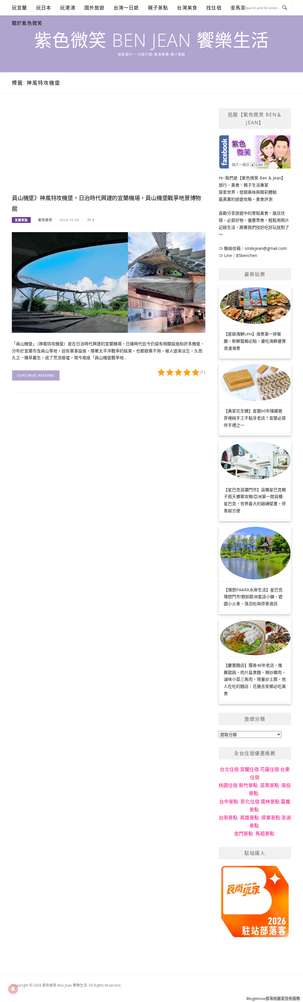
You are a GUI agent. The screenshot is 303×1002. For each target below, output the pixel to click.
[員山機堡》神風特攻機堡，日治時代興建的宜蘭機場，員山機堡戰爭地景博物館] (108, 282)
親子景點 (158, 7)
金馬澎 (238, 7)
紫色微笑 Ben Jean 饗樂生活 (151, 40)
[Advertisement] (108, 149)
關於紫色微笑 (27, 23)
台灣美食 (187, 7)
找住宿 (214, 7)
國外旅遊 (94, 7)
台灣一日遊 (126, 7)
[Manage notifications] (13, 989)
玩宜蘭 (19, 7)
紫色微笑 (45, 220)
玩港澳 (67, 7)
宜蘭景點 (21, 220)
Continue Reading (36, 375)
